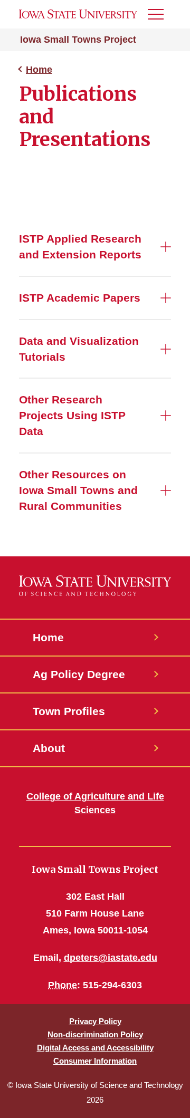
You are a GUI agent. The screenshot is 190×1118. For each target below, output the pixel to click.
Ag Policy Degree (79, 674)
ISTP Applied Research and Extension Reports (80, 247)
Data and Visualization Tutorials (79, 349)
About (49, 748)
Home (39, 69)
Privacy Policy (95, 1021)
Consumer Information (95, 1060)
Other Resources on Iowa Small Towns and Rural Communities (78, 490)
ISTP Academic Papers (79, 298)
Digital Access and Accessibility (95, 1047)
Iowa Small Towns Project (78, 39)
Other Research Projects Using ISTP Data (72, 415)
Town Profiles (69, 711)
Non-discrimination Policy (95, 1034)
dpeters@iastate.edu (110, 957)
